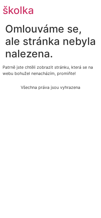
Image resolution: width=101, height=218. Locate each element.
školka (18, 10)
